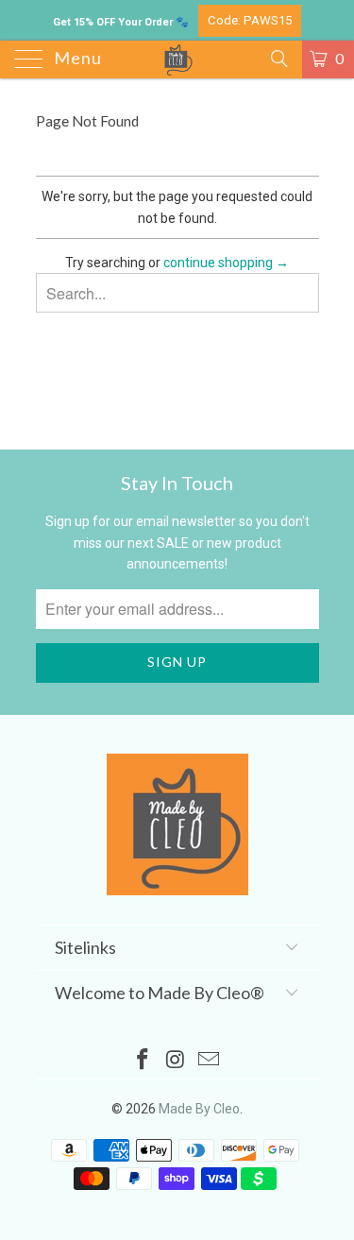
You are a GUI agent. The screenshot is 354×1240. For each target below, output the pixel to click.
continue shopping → (226, 262)
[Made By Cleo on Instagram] (176, 1061)
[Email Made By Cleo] (208, 1061)
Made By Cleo (199, 1108)
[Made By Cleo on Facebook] (143, 1061)
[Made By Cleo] (177, 59)
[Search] (278, 58)
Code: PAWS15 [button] (250, 20)
